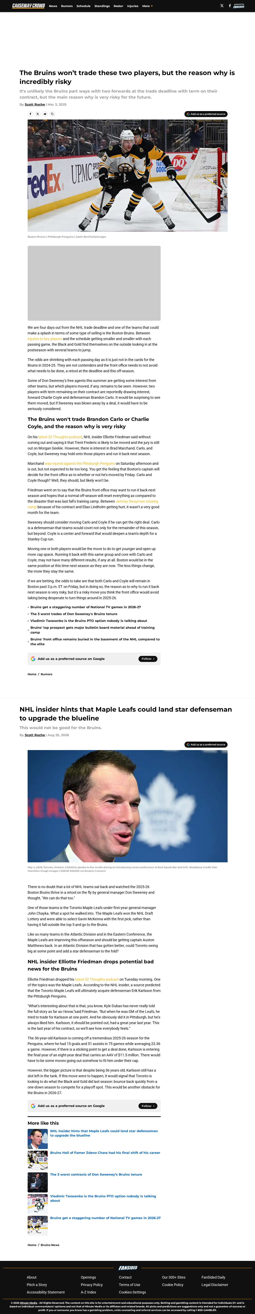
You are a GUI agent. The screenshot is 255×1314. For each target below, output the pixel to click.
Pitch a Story (37, 1285)
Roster (118, 6)
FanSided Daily (213, 1277)
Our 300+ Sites (173, 1277)
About (31, 1277)
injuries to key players (45, 339)
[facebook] (230, 5)
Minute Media (28, 1302)
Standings (102, 6)
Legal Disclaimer (215, 1285)
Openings (88, 1277)
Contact (125, 1277)
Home (32, 674)
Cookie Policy (172, 1285)
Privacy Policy (92, 1285)
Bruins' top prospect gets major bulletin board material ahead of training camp (92, 630)
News (53, 6)
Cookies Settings (132, 1292)
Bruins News (50, 1245)
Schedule (84, 6)
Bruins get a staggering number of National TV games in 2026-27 (85, 607)
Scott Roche (35, 104)
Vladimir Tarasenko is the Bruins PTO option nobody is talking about (88, 621)
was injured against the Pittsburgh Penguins (80, 463)
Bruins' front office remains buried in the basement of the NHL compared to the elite (95, 641)
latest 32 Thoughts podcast (60, 437)
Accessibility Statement (46, 1292)
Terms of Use (129, 1285)
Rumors (67, 6)
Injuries (132, 6)
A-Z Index (88, 1292)
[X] (222, 5)
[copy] (52, 114)
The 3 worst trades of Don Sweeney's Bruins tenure (73, 614)
